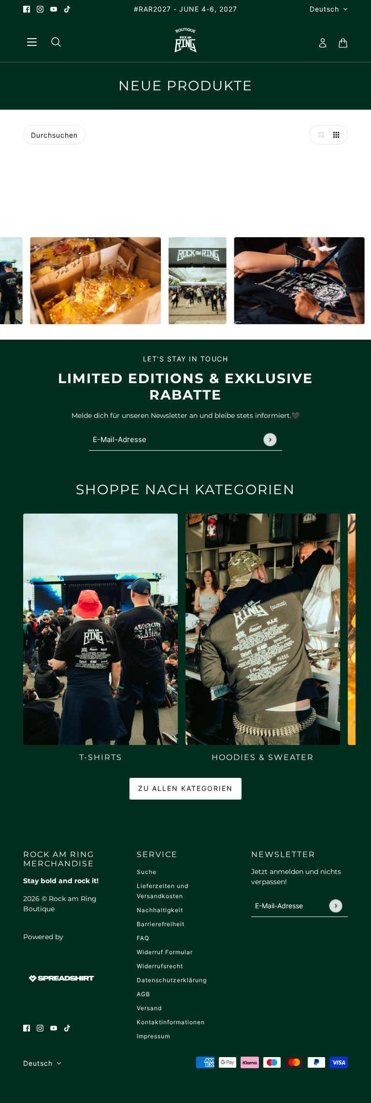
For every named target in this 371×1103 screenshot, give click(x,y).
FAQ (143, 938)
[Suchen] (52, 40)
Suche (147, 871)
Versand (149, 1008)
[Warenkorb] (340, 40)
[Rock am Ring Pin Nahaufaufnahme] (73, 280)
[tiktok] (67, 9)
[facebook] (26, 9)
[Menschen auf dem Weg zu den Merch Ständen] (175, 280)
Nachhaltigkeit (160, 910)
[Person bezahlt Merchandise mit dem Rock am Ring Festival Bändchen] (277, 280)
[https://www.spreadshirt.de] (60, 978)
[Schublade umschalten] (31, 40)
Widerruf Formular (165, 952)
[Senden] (269, 439)
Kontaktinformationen (171, 1022)
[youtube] (53, 9)
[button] (318, 134)
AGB (143, 994)
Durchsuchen (54, 135)
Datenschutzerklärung (172, 980)
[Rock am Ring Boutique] (186, 40)
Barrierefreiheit (161, 924)
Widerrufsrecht (160, 966)
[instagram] (40, 9)
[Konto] (320, 40)
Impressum (153, 1036)
